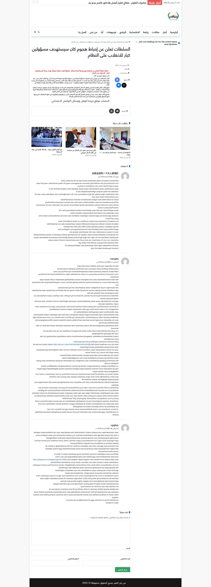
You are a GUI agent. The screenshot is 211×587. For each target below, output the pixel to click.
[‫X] (124, 85)
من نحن (93, 32)
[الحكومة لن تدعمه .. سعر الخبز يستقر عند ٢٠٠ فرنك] (115, 138)
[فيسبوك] (117, 79)
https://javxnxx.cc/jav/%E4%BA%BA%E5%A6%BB (71, 344)
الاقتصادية (134, 32)
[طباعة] (111, 111)
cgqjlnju (114, 425)
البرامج (123, 32)
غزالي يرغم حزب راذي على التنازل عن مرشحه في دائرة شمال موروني (81, 151)
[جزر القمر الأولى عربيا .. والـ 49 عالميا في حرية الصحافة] (46, 137)
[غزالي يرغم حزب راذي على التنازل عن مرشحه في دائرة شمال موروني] (81, 137)
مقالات (155, 32)
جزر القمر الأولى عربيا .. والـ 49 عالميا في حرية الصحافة (47, 150)
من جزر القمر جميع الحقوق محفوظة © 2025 (104, 582)
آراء (102, 32)
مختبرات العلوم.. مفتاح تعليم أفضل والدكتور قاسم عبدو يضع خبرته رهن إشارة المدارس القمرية (100, 2)
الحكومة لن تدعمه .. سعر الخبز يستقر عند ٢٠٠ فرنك (115, 153)
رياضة (146, 32)
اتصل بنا (82, 32)
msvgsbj (114, 258)
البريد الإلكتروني (125, 558)
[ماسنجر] (118, 85)
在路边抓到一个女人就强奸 (105, 173)
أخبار (165, 32)
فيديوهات (111, 32)
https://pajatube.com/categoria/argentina (47, 459)
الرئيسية (174, 32)
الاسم (128, 548)
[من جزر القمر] (173, 16)
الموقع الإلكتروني (73, 558)
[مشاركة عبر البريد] (117, 111)
